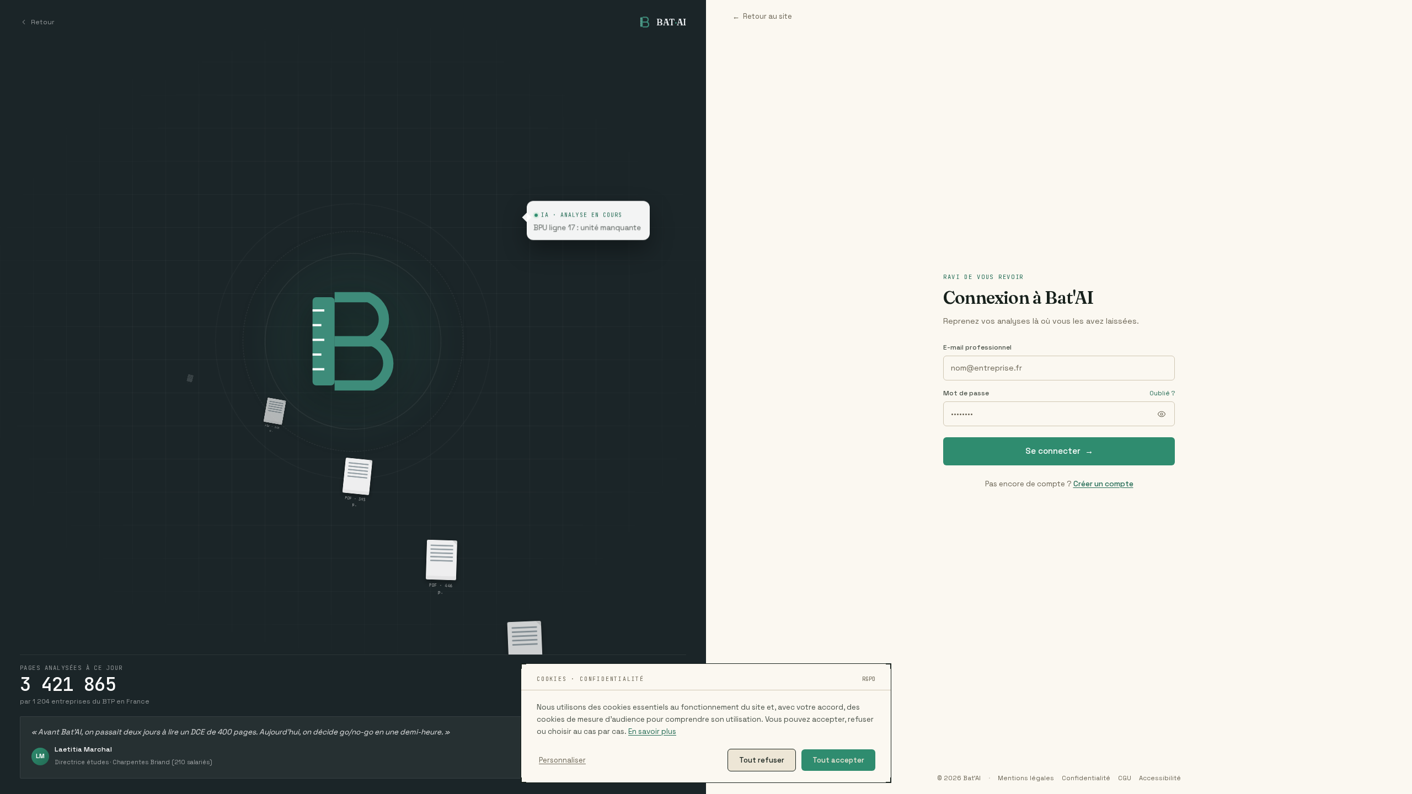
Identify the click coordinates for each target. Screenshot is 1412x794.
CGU (1124, 778)
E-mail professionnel (977, 347)
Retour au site (762, 16)
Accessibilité (1160, 778)
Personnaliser (562, 760)
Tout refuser (761, 760)
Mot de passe (966, 393)
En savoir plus (652, 731)
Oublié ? (1162, 393)
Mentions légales (1026, 778)
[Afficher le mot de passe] (1161, 414)
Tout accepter (838, 760)
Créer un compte (1103, 484)
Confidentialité (1086, 778)
